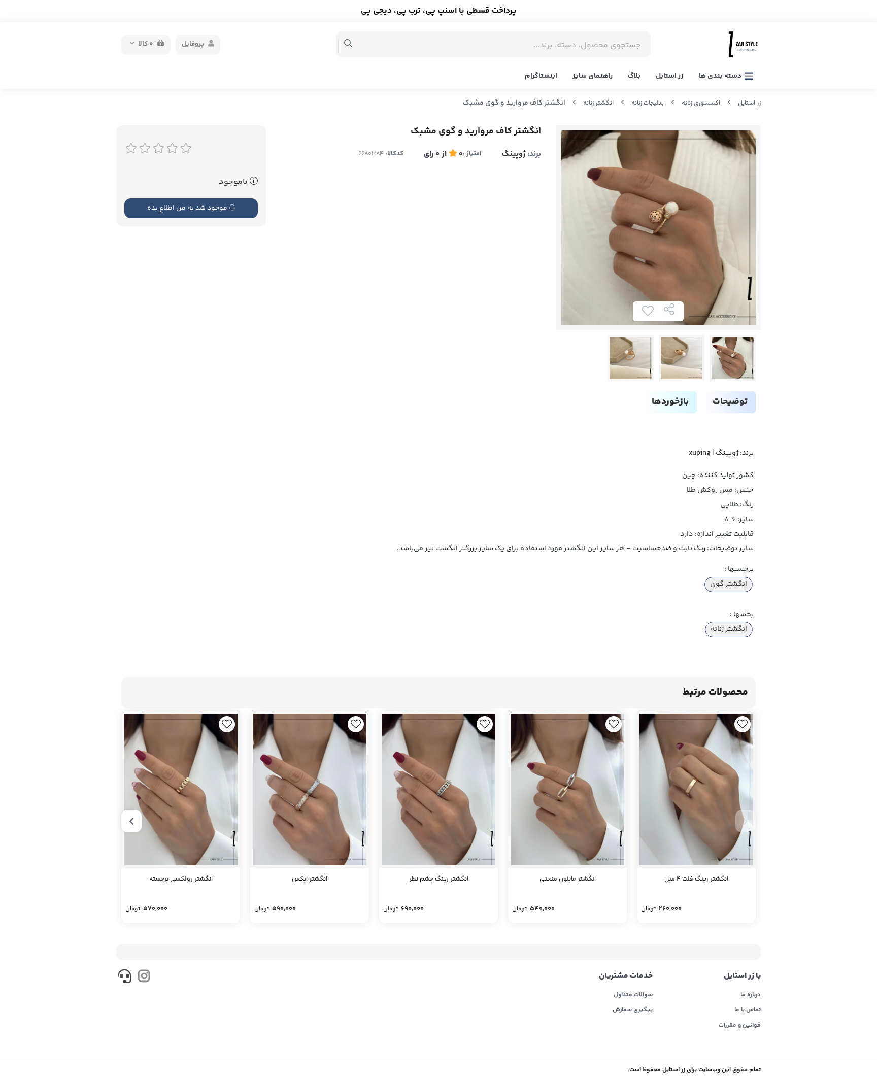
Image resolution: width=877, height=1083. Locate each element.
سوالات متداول (633, 995)
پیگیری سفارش (633, 1010)
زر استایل (669, 76)
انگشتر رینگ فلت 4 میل (696, 879)
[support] (124, 978)
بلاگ (634, 76)
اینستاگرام (541, 76)
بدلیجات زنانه (647, 103)
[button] (745, 821)
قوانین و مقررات (740, 1025)
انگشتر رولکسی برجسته (181, 879)
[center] (348, 44)
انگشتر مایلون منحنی (567, 879)
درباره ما (750, 995)
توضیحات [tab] (730, 402)
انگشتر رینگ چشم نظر (438, 879)
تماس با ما (747, 1010)
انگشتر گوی (728, 584)
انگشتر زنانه (598, 103)
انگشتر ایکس (309, 879)
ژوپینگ (514, 154)
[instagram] (143, 978)
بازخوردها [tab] (670, 402)
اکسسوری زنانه (701, 103)
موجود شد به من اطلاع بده (188, 208)
